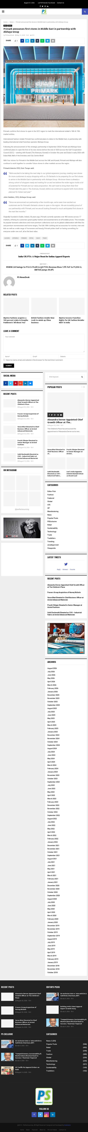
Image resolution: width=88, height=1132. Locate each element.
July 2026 (51, 672)
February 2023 (52, 802)
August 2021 (52, 859)
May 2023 (51, 792)
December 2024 (53, 735)
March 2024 (51, 765)
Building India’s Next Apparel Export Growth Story (71, 1007)
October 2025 (52, 702)
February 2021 (52, 879)
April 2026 (51, 682)
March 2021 (51, 875)
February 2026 (52, 688)
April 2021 (51, 872)
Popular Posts (52, 518)
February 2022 (52, 839)
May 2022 (51, 829)
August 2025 (52, 708)
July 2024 (51, 752)
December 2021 (53, 845)
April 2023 (51, 795)
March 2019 (51, 956)
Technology (51, 532)
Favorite (72, 569)
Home (22, 1130)
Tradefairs (51, 538)
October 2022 (52, 812)
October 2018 (52, 972)
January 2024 (52, 772)
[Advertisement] (22, 559)
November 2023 (53, 775)
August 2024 (52, 748)
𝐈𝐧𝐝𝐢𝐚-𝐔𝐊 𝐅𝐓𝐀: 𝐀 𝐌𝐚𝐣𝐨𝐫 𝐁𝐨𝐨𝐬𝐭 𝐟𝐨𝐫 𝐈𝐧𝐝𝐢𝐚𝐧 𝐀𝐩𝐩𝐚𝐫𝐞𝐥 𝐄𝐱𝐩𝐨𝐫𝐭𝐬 (44, 256)
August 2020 (52, 899)
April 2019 (51, 952)
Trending (50, 541)
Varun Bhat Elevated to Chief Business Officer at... (56, 451)
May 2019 (51, 949)
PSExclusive (52, 521)
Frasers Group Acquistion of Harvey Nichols (28, 414)
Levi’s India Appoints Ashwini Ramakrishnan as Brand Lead (75, 473)
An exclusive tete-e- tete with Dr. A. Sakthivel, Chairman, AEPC (73, 994)
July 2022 (51, 822)
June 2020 (51, 906)
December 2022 (53, 805)
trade (45, 238)
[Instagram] (46, 1114)
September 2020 (53, 895)
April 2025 (51, 722)
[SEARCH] (82, 377)
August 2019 (52, 939)
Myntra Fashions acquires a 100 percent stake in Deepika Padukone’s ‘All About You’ (15, 320)
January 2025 (52, 732)
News (5, 25)
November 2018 (53, 969)
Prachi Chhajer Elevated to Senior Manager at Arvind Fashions (27, 442)
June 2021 (51, 865)
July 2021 (51, 862)
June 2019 (51, 946)
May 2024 (51, 758)
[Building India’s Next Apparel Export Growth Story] (52, 1010)
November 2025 (53, 698)
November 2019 (53, 929)
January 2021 (52, 882)
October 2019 (52, 932)
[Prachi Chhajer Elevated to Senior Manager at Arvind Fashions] (9, 444)
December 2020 (53, 885)
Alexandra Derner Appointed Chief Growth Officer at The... (65, 421)
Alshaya (7, 238)
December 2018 (53, 966)
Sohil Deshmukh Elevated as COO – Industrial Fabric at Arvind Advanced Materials (28, 456)
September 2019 (53, 936)
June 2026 (51, 675)
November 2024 (53, 738)
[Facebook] (34, 1114)
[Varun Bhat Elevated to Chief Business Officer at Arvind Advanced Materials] (9, 430)
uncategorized (53, 545)
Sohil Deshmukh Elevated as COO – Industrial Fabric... (54, 473)
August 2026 (52, 668)
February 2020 (52, 919)
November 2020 (53, 889)
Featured (50, 498)
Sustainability (52, 528)
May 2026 (51, 678)
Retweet (65, 569)
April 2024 (51, 762)
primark (24, 238)
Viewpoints (51, 548)
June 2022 (51, 825)
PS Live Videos (52, 1130)
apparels (15, 238)
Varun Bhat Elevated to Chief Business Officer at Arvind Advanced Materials (28, 428)
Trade (49, 535)
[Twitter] (40, 1114)
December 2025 (53, 695)
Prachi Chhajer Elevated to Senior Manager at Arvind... (75, 451)
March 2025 (51, 725)
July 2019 (51, 942)
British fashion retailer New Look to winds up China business (42, 320)
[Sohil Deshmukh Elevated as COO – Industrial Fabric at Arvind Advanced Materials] (9, 457)
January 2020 (52, 922)
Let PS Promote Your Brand (46, 3)
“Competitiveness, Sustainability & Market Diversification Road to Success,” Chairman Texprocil (73, 1021)
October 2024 (52, 742)
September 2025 (53, 705)
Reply (58, 569)
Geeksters (67, 1125)
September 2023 (53, 782)
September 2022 (53, 815)
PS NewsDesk (9, 35)
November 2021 (53, 849)
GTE (48, 505)
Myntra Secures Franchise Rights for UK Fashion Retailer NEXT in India (71, 320)
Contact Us (60, 3)
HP (48, 508)
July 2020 (51, 902)
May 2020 (51, 909)
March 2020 (51, 915)
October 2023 (52, 779)
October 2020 (52, 892)
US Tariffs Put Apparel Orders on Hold (27, 1068)
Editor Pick (51, 491)
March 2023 (51, 799)
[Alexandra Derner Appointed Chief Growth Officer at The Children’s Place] (9, 403)
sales (38, 238)
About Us (42, 1130)
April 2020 (51, 912)
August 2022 (52, 819)
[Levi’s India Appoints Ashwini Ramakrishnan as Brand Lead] (76, 463)
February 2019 (52, 959)
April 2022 (51, 832)
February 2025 (52, 728)
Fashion (50, 495)
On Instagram (9, 470)
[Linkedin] (52, 1114)
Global (49, 501)
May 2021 (51, 869)
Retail (10, 25)
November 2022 (53, 809)
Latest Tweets (54, 557)
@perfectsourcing (22, 509)
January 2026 (52, 692)
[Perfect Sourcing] (9, 483)
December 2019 (53, 926)
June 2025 (51, 715)
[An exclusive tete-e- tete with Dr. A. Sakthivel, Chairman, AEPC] (52, 997)
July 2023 (51, 785)
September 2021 (53, 855)
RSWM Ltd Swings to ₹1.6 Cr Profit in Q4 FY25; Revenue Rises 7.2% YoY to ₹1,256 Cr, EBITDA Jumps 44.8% (44, 268)
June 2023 (51, 788)
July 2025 (51, 712)
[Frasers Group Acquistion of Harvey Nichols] (9, 417)
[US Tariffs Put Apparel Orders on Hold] (7, 1070)
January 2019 (52, 962)
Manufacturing (52, 511)
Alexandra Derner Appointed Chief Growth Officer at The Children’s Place (28, 402)
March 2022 (51, 835)
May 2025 (51, 718)
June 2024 (51, 755)
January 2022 (52, 842)
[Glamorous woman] (22, 499)
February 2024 (52, 768)
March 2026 (51, 685)
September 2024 (53, 745)
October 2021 (52, 852)
